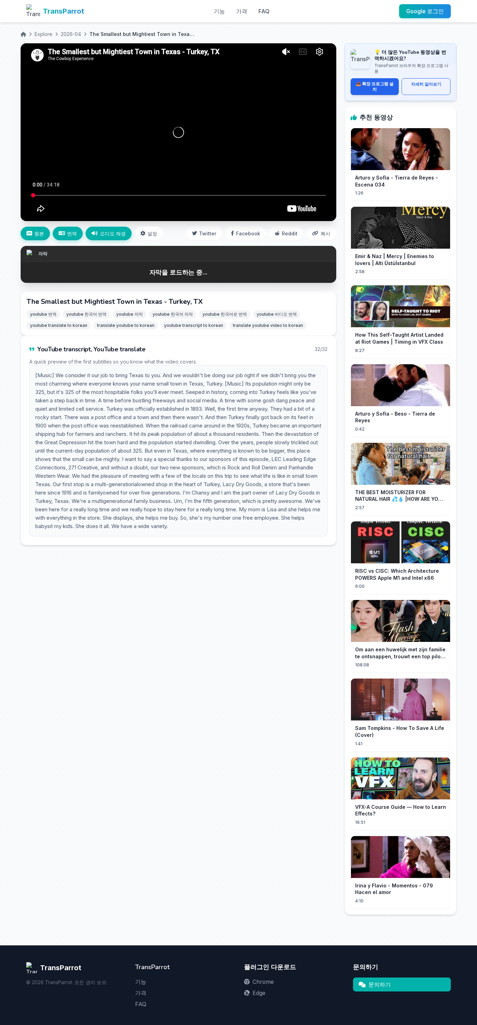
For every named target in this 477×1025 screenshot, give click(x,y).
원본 (39, 233)
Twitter (207, 233)
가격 (241, 11)
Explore (43, 34)
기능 (219, 11)
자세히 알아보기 (426, 84)
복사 (325, 233)
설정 (152, 233)
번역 (72, 233)
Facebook (248, 233)
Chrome (263, 981)
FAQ (264, 11)
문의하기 (379, 984)
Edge (258, 992)
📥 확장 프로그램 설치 (375, 86)
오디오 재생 (113, 233)
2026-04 (71, 34)
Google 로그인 (425, 11)
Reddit (290, 233)
